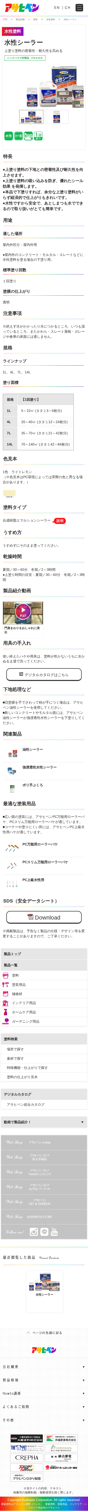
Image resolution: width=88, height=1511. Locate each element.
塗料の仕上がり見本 (22, 1077)
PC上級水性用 (33, 880)
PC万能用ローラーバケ (40, 844)
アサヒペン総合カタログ (25, 1104)
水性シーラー (44, 1294)
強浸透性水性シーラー (39, 767)
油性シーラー (32, 749)
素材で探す (15, 1058)
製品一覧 (11, 965)
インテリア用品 (24, 1003)
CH (68, 8)
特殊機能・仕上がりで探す (27, 1068)
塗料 (15, 975)
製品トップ (12, 954)
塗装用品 (19, 985)
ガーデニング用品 (25, 1021)
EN (57, 8)
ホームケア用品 (24, 1012)
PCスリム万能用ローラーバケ (45, 862)
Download (47, 917)
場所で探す (15, 1049)
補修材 (17, 994)
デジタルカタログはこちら (47, 675)
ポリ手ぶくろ (32, 785)
